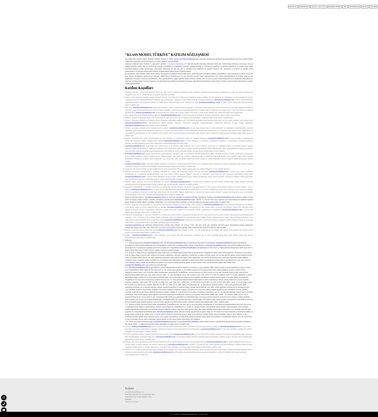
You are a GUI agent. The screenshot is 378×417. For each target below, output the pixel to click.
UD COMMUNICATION (177, 414)
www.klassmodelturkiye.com (177, 64)
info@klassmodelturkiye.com (134, 392)
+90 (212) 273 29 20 (131, 402)
